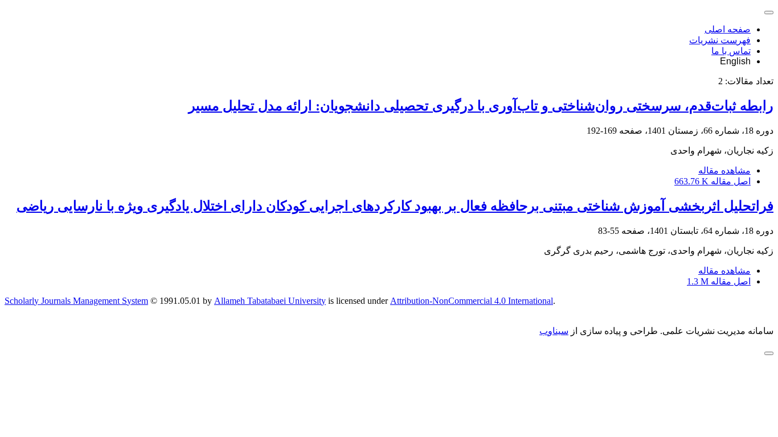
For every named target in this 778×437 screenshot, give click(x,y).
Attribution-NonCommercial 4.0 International (471, 301)
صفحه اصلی (728, 29)
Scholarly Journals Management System (76, 301)
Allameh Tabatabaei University (270, 301)
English (735, 61)
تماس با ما (731, 51)
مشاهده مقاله (724, 170)
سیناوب (553, 331)
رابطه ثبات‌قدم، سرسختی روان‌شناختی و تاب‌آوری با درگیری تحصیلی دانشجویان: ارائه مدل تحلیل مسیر (481, 105)
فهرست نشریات (720, 40)
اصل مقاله (712, 181)
